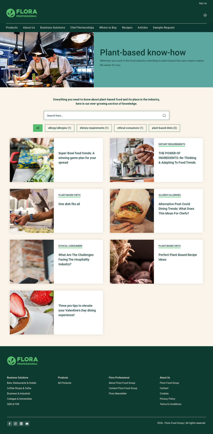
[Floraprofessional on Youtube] (26, 423)
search (164, 115)
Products (12, 27)
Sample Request (163, 27)
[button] (205, 16)
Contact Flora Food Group (123, 388)
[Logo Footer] (22, 355)
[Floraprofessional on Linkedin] (21, 423)
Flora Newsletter (118, 393)
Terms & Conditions (170, 404)
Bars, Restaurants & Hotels (21, 382)
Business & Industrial (18, 393)
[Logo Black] (21, 8)
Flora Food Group (169, 382)
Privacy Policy (167, 398)
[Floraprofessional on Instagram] (15, 423)
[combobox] (106, 115)
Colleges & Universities (19, 398)
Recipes (127, 27)
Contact (164, 388)
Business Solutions (52, 27)
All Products (64, 382)
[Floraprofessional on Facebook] (9, 423)
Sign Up (203, 3)
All (37, 127)
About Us (29, 27)
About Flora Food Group (122, 382)
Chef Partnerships (82, 27)
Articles (143, 27)
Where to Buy (108, 27)
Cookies (164, 393)
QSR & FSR (13, 404)
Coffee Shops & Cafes (19, 388)
